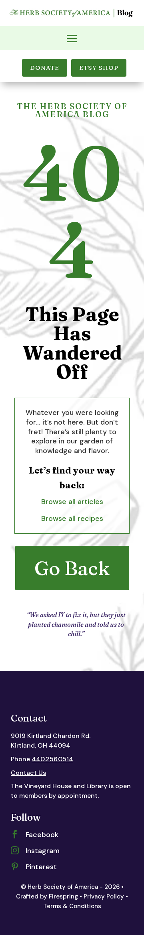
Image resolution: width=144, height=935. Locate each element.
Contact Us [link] (28, 772)
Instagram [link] (43, 851)
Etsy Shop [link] (98, 67)
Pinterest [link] (41, 867)
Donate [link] (44, 67)
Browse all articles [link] (72, 501)
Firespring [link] (63, 896)
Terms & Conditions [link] (72, 906)
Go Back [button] (72, 568)
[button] (72, 38)
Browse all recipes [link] (72, 518)
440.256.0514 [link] (52, 759)
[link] (72, 16)
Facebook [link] (42, 834)
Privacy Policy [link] (104, 896)
